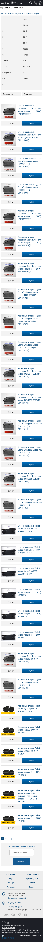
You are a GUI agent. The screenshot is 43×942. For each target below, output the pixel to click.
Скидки (10, 879)
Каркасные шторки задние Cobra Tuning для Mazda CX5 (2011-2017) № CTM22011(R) (30, 425)
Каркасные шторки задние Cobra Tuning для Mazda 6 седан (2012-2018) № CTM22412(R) (29, 346)
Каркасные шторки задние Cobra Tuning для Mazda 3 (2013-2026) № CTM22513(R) (29, 683)
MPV (24, 60)
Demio (25, 49)
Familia (25, 55)
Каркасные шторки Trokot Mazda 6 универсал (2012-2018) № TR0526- (29, 709)
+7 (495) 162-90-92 (15, 903)
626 (4, 55)
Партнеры (10, 883)
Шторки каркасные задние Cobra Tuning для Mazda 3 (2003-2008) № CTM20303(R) (29, 162)
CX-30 (25, 25)
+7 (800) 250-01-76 (15, 907)
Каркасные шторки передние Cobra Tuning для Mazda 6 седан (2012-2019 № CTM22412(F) (29, 267)
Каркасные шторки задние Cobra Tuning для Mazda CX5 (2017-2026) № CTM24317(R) (30, 451)
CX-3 (25, 19)
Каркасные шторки (32, 13)
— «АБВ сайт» (30, 935)
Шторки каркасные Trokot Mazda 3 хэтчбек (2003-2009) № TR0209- (29, 571)
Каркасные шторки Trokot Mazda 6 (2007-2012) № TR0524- (29, 751)
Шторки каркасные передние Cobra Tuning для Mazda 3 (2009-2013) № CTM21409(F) (29, 136)
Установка (11, 887)
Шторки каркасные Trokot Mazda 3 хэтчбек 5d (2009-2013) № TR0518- (29, 550)
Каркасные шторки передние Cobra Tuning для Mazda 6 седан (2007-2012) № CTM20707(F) (29, 241)
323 (4, 37)
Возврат (32, 887)
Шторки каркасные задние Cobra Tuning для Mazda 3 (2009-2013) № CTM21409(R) (29, 188)
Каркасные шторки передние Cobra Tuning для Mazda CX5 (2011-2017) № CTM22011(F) (29, 372)
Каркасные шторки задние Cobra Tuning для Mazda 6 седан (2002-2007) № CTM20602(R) (29, 293)
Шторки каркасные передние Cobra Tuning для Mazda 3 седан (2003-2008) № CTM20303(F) (29, 109)
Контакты (32, 883)
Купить (31, 123)
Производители (32, 879)
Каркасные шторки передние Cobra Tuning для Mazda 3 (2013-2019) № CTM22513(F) (29, 657)
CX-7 (25, 37)
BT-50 (4, 78)
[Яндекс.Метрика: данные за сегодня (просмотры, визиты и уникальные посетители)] (8, 937)
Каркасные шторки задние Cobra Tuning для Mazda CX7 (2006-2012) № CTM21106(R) (30, 503)
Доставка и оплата (32, 874)
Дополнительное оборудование (12, 13)
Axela (4, 66)
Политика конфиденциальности (13, 925)
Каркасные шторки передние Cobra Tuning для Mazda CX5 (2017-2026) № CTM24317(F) (29, 398)
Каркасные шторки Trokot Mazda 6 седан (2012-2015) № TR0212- (29, 772)
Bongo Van (6, 72)
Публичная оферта (8, 928)
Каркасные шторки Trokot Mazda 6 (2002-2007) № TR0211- (29, 730)
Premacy (26, 66)
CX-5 (25, 31)
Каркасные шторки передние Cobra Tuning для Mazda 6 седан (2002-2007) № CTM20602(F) (29, 215)
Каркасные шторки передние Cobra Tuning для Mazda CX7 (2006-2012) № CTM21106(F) (29, 477)
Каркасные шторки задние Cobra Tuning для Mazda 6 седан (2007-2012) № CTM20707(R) (29, 320)
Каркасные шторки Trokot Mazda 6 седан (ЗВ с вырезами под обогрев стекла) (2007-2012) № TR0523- (29, 796)
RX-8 (24, 72)
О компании (10, 874)
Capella (5, 84)
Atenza (5, 60)
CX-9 (25, 43)
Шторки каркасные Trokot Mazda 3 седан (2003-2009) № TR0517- (29, 635)
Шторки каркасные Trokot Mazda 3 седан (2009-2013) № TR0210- (29, 592)
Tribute (25, 78)
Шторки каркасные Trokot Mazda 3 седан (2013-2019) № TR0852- (29, 614)
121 (4, 19)
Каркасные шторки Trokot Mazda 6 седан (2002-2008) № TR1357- (29, 818)
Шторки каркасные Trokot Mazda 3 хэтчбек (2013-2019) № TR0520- (29, 529)
